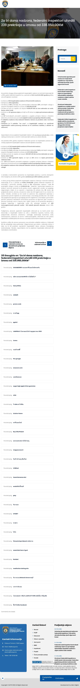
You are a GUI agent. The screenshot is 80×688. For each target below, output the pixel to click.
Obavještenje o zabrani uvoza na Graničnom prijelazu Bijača (17, 245)
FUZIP (35, 632)
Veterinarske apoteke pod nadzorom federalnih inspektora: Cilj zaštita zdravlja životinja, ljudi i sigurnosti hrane (66, 80)
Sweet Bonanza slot (19, 477)
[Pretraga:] (67, 59)
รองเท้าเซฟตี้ (16, 350)
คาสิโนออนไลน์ (17, 422)
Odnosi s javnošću (39, 639)
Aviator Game (17, 413)
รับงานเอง (16, 505)
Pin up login (17, 359)
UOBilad (16, 468)
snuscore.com (17, 368)
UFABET (15, 514)
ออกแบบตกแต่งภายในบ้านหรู (21, 441)
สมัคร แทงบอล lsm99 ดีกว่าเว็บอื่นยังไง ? (24, 277)
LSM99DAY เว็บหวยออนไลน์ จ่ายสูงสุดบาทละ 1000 (27, 331)
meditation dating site (21, 568)
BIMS (35, 645)
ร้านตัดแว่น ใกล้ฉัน (18, 404)
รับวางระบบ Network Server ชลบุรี (23, 577)
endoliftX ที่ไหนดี (18, 486)
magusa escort (18, 450)
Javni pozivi (37, 642)
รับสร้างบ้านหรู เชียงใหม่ (19, 459)
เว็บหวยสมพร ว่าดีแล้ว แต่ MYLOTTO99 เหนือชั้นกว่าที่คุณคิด (30, 596)
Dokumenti (37, 636)
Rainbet (15, 559)
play (14, 495)
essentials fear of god (20, 550)
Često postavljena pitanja (41, 654)
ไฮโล (14, 532)
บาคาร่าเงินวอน (17, 587)
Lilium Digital (75, 685)
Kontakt (36, 658)
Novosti (36, 629)
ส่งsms (15, 340)
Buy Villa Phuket (18, 432)
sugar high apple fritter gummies (24, 386)
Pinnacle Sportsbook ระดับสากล (23, 541)
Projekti (36, 651)
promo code (17, 304)
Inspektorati (37, 648)
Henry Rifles (17, 286)
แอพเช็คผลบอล (17, 377)
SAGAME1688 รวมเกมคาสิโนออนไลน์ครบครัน (26, 267)
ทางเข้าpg (16, 313)
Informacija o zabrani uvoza (40, 243)
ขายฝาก (15, 523)
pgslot (15, 322)
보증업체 (15, 295)
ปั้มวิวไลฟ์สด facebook (20, 605)
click (14, 395)
